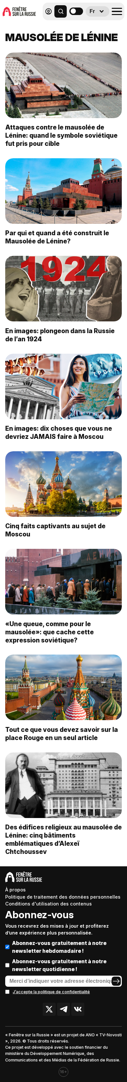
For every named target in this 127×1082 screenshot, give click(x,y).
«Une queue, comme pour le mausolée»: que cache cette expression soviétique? (49, 632)
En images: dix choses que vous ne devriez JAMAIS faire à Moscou (58, 433)
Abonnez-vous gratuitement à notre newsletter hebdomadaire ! (59, 947)
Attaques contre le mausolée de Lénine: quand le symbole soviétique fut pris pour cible (61, 135)
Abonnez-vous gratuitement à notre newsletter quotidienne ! (59, 965)
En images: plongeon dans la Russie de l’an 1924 (60, 335)
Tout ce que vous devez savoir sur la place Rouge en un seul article (61, 734)
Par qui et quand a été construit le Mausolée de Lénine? (57, 237)
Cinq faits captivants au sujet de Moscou (55, 530)
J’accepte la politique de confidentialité (51, 991)
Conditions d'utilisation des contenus (48, 903)
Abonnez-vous (39, 914)
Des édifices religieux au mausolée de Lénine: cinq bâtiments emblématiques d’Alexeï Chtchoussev (63, 839)
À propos (15, 889)
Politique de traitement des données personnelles (62, 897)
